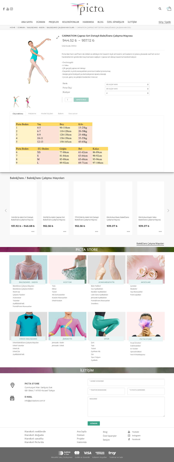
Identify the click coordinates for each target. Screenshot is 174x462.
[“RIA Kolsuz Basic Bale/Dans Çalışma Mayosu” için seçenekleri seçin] (128, 231)
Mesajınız (93, 399)
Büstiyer (66, 92)
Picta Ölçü (67, 88)
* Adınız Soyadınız (97, 381)
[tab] (18, 113)
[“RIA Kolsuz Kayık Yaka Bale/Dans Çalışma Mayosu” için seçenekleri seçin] (160, 231)
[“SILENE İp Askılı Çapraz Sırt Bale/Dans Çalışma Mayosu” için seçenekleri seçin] (64, 231)
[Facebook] (4, 9)
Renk (65, 83)
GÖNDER (93, 423)
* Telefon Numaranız (98, 390)
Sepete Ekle (81, 99)
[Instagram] (11, 9)
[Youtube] (8, 9)
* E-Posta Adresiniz (137, 390)
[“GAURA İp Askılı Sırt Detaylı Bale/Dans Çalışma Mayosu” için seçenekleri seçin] (32, 231)
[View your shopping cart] (169, 8)
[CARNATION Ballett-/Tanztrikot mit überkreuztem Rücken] (17, 102)
